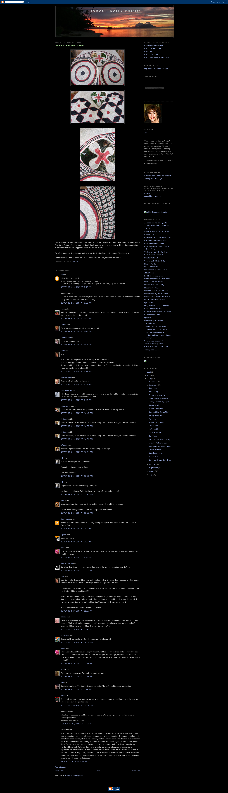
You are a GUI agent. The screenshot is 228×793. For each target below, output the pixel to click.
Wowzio (147, 194)
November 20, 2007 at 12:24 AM (77, 452)
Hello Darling (153, 392)
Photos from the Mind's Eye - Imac (157, 312)
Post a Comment (61, 767)
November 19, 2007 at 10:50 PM (77, 426)
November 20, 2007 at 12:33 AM (77, 513)
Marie (63, 669)
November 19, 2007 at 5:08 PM (76, 345)
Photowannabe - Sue (152, 315)
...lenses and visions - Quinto (155, 223)
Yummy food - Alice (151, 350)
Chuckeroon (65, 519)
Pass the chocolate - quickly (159, 439)
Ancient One (149, 234)
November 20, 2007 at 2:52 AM (76, 542)
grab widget (148, 196)
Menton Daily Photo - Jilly (154, 285)
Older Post (136, 771)
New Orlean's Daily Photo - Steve (157, 297)
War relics (152, 419)
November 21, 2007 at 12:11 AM (77, 677)
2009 (149, 372)
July (151, 475)
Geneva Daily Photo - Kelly (154, 261)
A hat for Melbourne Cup (158, 443)
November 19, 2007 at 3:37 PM (76, 332)
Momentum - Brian (151, 288)
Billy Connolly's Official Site (154, 240)
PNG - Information (151, 54)
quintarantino (65, 406)
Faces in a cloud (155, 433)
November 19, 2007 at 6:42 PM (76, 384)
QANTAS (147, 318)
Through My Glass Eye (153, 179)
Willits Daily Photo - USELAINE (156, 347)
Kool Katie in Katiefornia (153, 276)
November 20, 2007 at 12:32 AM (77, 495)
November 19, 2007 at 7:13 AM (76, 287)
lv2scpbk (64, 445)
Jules (63, 351)
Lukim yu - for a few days (158, 398)
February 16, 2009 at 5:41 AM (76, 724)
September (153, 468)
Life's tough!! (153, 429)
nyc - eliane (148, 303)
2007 (149, 379)
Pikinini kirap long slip (157, 395)
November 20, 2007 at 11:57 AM (77, 611)
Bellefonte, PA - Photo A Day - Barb (157, 237)
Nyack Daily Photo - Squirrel (155, 300)
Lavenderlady (66, 338)
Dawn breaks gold (155, 453)
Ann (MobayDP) (67, 563)
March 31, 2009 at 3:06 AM (74, 761)
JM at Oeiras (149, 273)
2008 (149, 375)
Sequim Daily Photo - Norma (155, 326)
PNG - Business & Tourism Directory (158, 57)
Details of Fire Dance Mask (70, 45)
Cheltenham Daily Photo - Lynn (156, 252)
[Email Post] (78, 262)
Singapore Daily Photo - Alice (155, 329)
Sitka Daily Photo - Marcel (154, 332)
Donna (63, 548)
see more (158, 196)
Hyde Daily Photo (151, 267)
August (152, 471)
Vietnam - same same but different (157, 176)
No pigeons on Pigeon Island (159, 446)
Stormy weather (155, 405)
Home (98, 771)
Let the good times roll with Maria (157, 279)
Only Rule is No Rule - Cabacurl (156, 306)
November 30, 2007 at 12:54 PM (77, 705)
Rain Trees (153, 436)
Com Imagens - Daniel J (153, 255)
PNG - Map (148, 51)
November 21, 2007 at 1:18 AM (76, 690)
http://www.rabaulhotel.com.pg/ (156, 68)
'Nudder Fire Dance (156, 409)
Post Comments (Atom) (74, 776)
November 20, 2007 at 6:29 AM (76, 557)
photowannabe (66, 377)
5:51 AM (75, 262)
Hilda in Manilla (150, 264)
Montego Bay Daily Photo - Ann (156, 291)
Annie (63, 501)
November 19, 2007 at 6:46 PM (76, 400)
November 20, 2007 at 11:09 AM (77, 571)
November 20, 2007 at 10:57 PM (77, 642)
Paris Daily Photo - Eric (153, 309)
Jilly (62, 458)
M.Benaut (64, 419)
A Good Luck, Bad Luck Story (160, 422)
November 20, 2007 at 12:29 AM (77, 476)
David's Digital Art (151, 258)
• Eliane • (64, 325)
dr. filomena (65, 635)
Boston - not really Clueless (154, 243)
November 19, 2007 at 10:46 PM (77, 413)
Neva (63, 696)
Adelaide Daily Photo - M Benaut (156, 231)
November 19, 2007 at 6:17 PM (76, 371)
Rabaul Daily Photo (115, 11)
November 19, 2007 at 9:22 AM (76, 319)
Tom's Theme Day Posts (153, 344)
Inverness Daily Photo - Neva (155, 270)
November (153, 385)
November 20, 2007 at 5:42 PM (76, 629)
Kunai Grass (153, 426)
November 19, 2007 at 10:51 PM (77, 439)
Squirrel (63, 535)
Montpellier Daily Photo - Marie (156, 294)
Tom (62, 309)
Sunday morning (155, 450)
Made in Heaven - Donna (153, 282)
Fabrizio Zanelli (66, 390)
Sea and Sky (153, 388)
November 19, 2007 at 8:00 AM (76, 303)
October (152, 464)
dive (62, 275)
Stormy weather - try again (159, 402)
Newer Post (59, 771)
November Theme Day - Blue (160, 460)
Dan (62, 683)
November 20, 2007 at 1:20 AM (76, 529)
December (153, 382)
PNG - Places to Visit (152, 48)
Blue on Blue (153, 457)
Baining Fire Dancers (157, 416)
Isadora (63, 617)
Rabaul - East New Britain (154, 45)
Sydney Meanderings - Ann (154, 341)
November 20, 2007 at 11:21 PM (77, 664)
